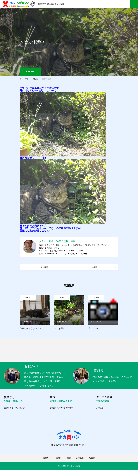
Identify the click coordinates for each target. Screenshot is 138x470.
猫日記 (27, 298)
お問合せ (100, 408)
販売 (69, 458)
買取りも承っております (14, 408)
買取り (59, 458)
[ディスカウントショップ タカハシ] (19, 4)
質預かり (47, 458)
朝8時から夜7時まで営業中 (61, 408)
